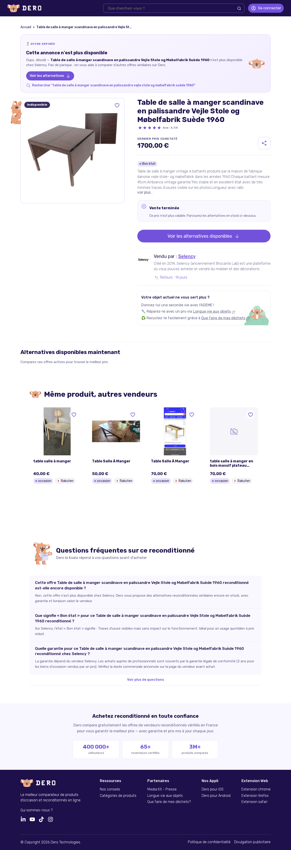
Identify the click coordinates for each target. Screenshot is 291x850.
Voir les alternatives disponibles (200, 236)
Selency (187, 256)
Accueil (25, 27)
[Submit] (239, 8)
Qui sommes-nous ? (36, 810)
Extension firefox (254, 796)
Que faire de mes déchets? (169, 802)
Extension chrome (256, 789)
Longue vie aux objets (212, 311)
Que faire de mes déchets (223, 318)
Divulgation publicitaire (252, 842)
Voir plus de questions (145, 680)
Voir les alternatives (47, 76)
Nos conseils (110, 789)
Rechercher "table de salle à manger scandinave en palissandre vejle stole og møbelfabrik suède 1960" (113, 85)
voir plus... (145, 192)
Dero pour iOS (212, 789)
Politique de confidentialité (209, 842)
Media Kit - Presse (162, 789)
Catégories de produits (118, 796)
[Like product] (117, 105)
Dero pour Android (216, 796)
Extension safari (254, 802)
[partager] (264, 143)
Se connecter (269, 8)
